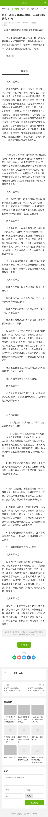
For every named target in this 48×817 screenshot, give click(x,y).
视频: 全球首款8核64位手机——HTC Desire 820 (37, 759)
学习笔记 (15, 8)
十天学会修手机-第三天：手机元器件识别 (23, 719)
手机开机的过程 (9, 757)
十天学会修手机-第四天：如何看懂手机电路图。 (10, 719)
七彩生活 (25, 8)
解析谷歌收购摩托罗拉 (37, 738)
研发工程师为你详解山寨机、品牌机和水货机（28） (28, 633)
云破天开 (24, 3)
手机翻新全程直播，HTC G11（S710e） (9, 739)
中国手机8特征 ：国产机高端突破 (23, 739)
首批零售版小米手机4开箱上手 (23, 758)
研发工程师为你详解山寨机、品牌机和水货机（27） (12, 690)
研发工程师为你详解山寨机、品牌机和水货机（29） (36, 690)
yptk (21, 673)
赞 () (24, 645)
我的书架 (34, 8)
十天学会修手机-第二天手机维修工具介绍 (37, 719)
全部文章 (5, 8)
